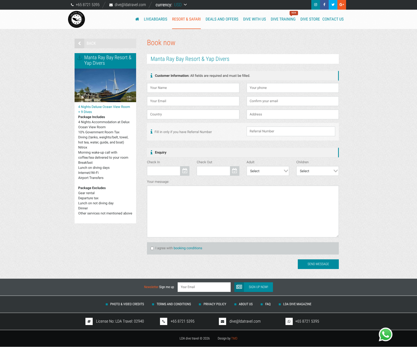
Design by (227, 338)
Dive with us (254, 19)
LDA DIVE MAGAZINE (297, 304)
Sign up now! (258, 287)
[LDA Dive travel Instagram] (315, 5)
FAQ (268, 304)
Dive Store (310, 19)
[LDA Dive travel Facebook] (324, 5)
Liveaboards (155, 19)
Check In (153, 162)
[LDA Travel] (79, 19)
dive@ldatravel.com (130, 4)
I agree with (164, 248)
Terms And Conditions (174, 304)
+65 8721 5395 (88, 4)
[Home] (137, 19)
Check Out (204, 162)
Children (302, 162)
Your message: (158, 182)
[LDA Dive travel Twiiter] (333, 5)
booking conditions (188, 248)
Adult (251, 162)
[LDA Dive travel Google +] (341, 5)
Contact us (333, 19)
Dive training (283, 17)
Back (91, 43)
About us (246, 304)
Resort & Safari (186, 19)
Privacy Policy (214, 304)
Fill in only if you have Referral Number (183, 132)
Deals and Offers (222, 19)
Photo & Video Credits (127, 304)
